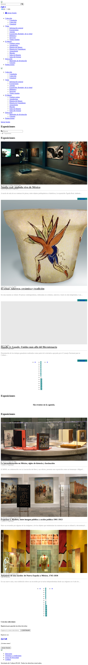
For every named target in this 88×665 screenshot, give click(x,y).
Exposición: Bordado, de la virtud (20, 34)
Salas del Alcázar (15, 57)
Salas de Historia (15, 55)
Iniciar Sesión (12, 13)
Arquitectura (13, 45)
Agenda (12, 32)
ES (4, 9)
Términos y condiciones (13, 656)
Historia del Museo (15, 47)
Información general (16, 28)
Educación (8, 59)
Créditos (8, 659)
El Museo (8, 41)
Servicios (12, 38)
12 (41, 383)
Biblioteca (12, 36)
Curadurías (13, 20)
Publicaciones (9, 65)
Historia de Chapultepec (17, 49)
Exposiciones (13, 30)
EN (9, 9)
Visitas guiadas (14, 39)
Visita (7, 26)
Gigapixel (12, 24)
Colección (8, 18)
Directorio (8, 654)
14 (41, 387)
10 (41, 379)
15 (41, 389)
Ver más (82, 199)
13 (41, 385)
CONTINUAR (26, 630)
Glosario (12, 63)
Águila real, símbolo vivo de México (20, 187)
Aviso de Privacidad (12, 657)
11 (41, 381)
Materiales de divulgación (18, 61)
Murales (12, 53)
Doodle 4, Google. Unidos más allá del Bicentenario (29, 347)
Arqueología (13, 51)
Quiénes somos (14, 43)
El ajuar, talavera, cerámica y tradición (22, 288)
